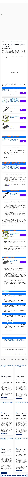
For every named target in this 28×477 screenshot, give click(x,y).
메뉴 (19, 475)
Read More (4, 397)
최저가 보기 (22, 92)
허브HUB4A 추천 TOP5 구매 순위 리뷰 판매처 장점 (21, 359)
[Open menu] (25, 1)
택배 (14, 475)
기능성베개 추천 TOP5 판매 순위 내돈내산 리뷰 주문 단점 (6, 378)
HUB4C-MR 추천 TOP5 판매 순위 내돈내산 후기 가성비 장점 (13, 339)
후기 (24, 475)
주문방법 (9, 475)
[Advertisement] (14, 8)
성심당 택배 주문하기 (5, 48)
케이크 (4, 475)
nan (2, 43)
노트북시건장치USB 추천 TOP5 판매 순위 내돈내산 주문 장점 (6, 451)
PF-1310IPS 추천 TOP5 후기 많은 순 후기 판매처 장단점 (21, 378)
